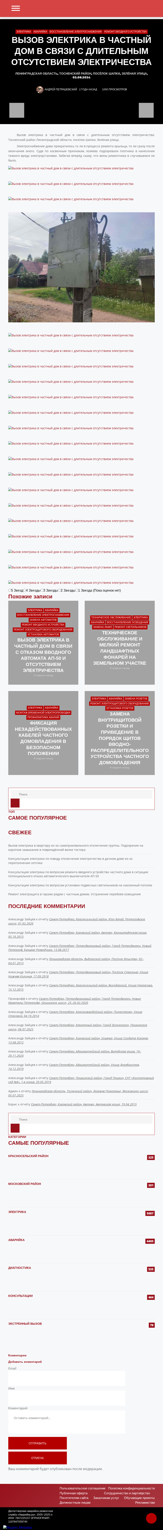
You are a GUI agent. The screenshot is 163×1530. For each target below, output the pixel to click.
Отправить (37, 1443)
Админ (13, 1091)
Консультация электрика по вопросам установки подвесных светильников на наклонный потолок (80, 885)
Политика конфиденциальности (131, 1488)
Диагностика (19, 1267)
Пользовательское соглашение (82, 1488)
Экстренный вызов (25, 1323)
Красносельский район (28, 1156)
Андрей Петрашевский (61, 89)
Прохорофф (16, 999)
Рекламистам (145, 1502)
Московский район (24, 1184)
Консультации (20, 1296)
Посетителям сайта (74, 1498)
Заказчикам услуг (106, 1498)
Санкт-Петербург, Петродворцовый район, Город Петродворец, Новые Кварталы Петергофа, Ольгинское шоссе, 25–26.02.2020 (74, 1001)
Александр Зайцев (21, 919)
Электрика (17, 1212)
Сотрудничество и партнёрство (127, 1493)
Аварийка (16, 1240)
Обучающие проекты (139, 1498)
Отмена (37, 1458)
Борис (12, 1104)
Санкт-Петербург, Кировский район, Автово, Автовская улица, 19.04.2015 (84, 1104)
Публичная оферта (73, 1493)
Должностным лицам (75, 1502)
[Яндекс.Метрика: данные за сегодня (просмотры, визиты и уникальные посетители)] (17, 1527)
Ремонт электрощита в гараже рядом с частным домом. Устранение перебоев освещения (74, 894)
